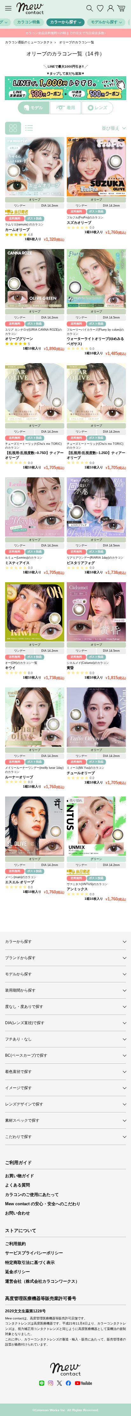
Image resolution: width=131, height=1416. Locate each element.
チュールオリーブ (81, 773)
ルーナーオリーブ (19, 777)
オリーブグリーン (19, 339)
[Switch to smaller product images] (13, 128)
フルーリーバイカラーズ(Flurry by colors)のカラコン (95, 331)
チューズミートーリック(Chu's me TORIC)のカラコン (33, 446)
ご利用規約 (15, 1243)
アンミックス (77, 889)
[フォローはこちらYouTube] (83, 1383)
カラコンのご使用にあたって (32, 1194)
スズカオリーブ (79, 222)
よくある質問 (17, 1185)
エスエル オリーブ (19, 882)
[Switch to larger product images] (29, 128)
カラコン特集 (28, 22)
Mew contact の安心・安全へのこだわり (42, 1203)
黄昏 (70, 668)
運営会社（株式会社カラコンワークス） (42, 1281)
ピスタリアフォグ (81, 563)
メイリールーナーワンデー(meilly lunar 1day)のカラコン (34, 770)
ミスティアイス (17, 563)
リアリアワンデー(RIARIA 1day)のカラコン (95, 557)
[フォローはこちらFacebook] (68, 1383)
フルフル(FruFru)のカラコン (85, 217)
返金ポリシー (17, 1271)
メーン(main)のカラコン (20, 877)
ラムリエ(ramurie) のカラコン (24, 224)
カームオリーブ (17, 229)
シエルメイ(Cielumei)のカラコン (88, 662)
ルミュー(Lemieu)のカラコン (23, 557)
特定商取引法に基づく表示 (30, 1262)
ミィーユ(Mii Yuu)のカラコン (85, 767)
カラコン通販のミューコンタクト (29, 42)
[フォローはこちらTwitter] (59, 1383)
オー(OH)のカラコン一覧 (21, 662)
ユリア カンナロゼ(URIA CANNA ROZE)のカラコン (33, 331)
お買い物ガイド (19, 1175)
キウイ (10, 668)
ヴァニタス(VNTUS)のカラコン (87, 884)
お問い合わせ (17, 1213)
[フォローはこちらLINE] (41, 1383)
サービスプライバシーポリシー (34, 1253)
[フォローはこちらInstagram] (50, 1383)
